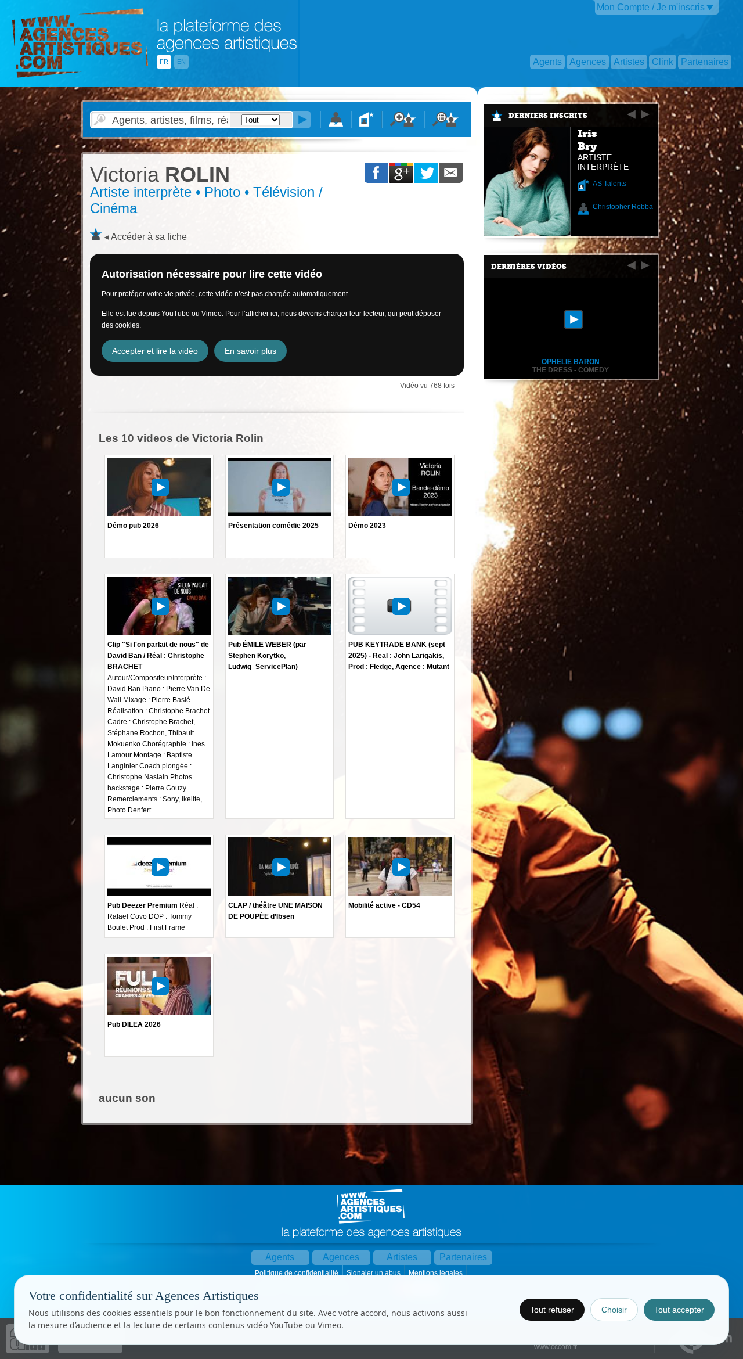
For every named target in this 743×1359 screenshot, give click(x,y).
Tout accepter (679, 1309)
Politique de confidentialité (297, 1273)
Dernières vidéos (529, 267)
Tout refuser (552, 1309)
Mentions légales (436, 1273)
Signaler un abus (374, 1273)
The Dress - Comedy (570, 370)
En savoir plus (250, 350)
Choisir (614, 1309)
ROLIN (160, 174)
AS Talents (609, 183)
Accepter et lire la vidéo (155, 350)
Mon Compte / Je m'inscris (651, 7)
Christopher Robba (623, 207)
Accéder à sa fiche (149, 237)
